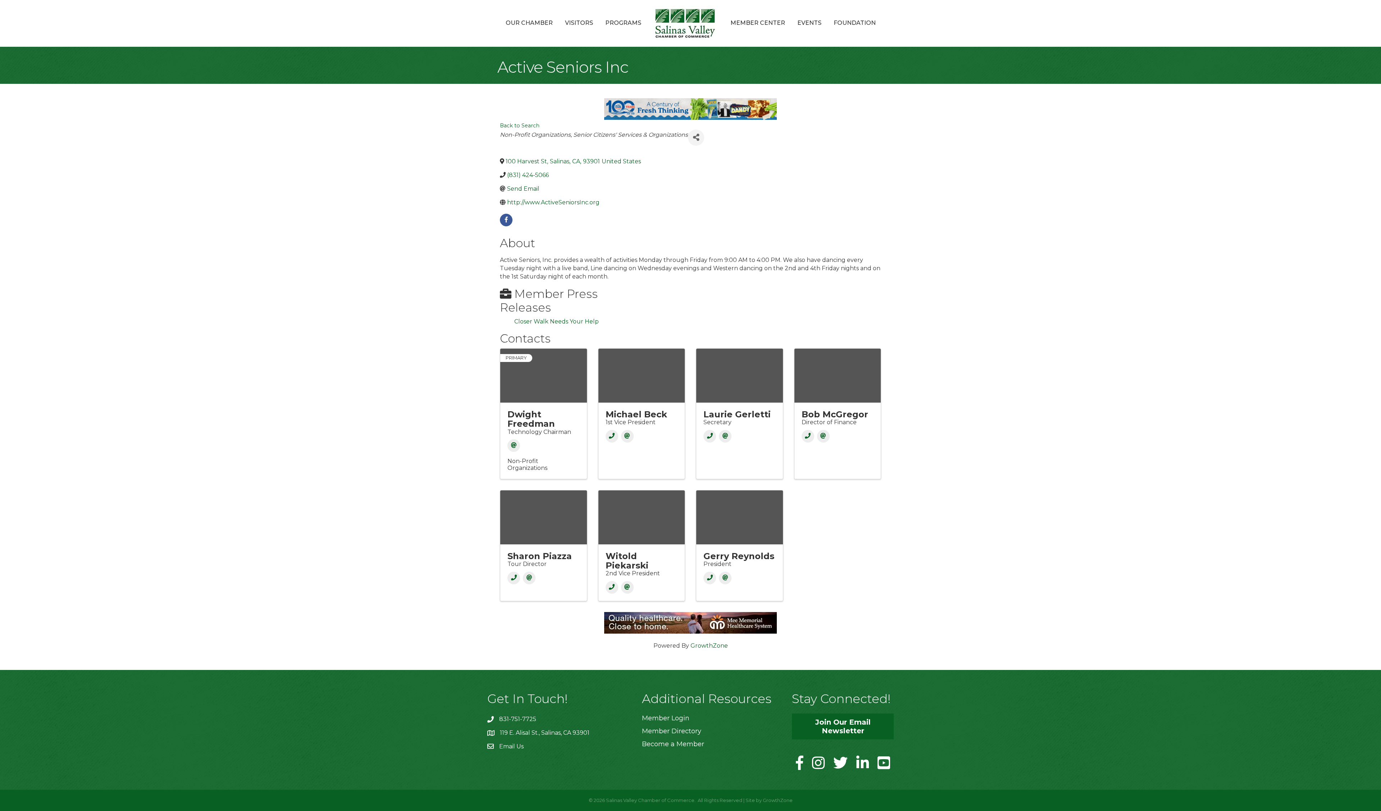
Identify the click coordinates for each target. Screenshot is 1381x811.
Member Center (757, 22)
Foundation (855, 22)
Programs (623, 22)
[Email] (513, 445)
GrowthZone (709, 645)
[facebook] (506, 220)
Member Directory (671, 731)
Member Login (665, 718)
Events (809, 22)
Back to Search (519, 125)
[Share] (696, 138)
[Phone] (612, 436)
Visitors (579, 22)
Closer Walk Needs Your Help (556, 321)
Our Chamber (529, 22)
